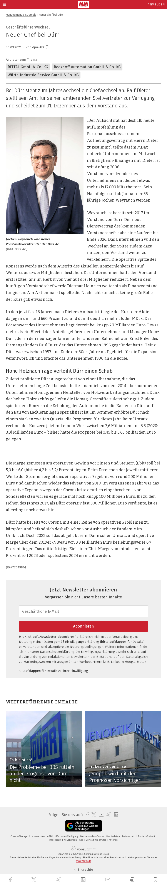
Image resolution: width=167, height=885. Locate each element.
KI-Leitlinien (70, 839)
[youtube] (100, 814)
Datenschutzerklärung (57, 652)
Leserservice (38, 836)
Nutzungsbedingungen (87, 647)
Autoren (113, 839)
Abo (81, 839)
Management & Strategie (21, 14)
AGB (49, 836)
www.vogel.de (83, 861)
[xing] (59, 879)
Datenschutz (129, 836)
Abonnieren (83, 626)
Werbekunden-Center (92, 836)
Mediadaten (113, 836)
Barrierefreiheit (147, 836)
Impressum (55, 839)
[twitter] (34, 880)
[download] (132, 879)
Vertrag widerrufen (96, 839)
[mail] (108, 879)
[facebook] (11, 879)
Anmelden (156, 4)
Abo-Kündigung (69, 836)
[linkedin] (83, 880)
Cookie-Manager (19, 836)
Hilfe (57, 836)
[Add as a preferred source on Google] (83, 826)
